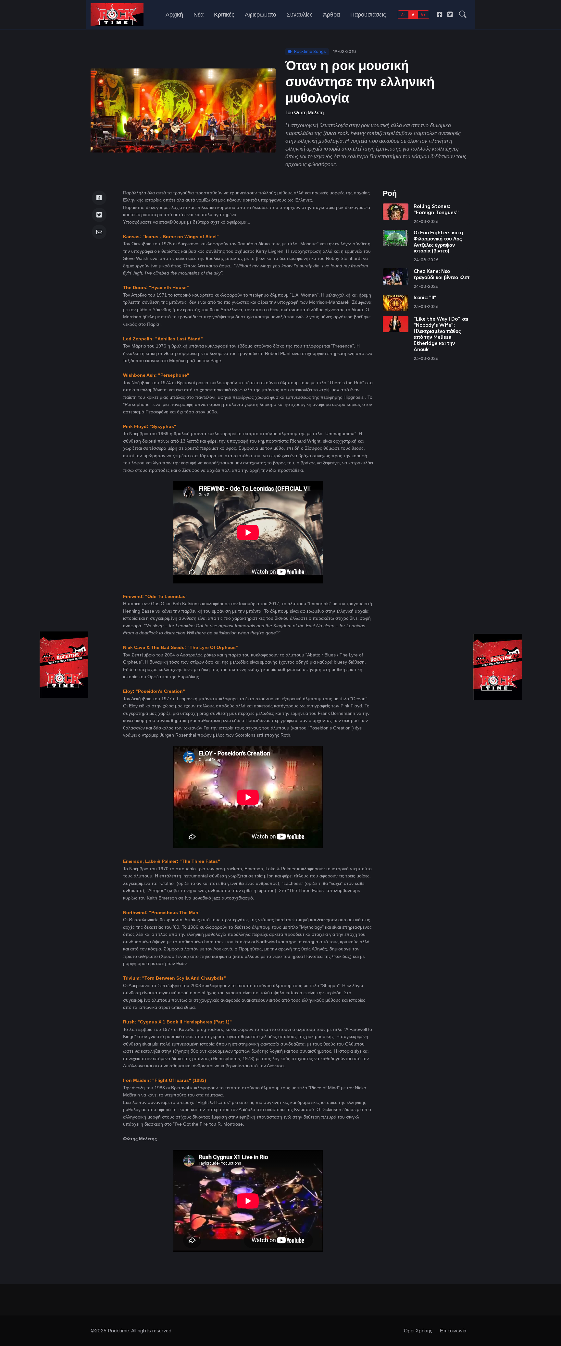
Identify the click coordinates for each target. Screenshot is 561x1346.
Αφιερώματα (260, 14)
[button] (462, 14)
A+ (423, 14)
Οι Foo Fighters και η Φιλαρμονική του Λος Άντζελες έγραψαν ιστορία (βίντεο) (438, 241)
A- (403, 14)
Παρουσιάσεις (368, 14)
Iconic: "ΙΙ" (425, 297)
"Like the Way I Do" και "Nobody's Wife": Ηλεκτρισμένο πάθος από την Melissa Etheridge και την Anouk (441, 334)
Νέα (198, 14)
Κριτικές (224, 14)
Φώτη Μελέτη (309, 113)
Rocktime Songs (310, 51)
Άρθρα (331, 14)
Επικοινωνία (453, 1331)
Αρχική (174, 14)
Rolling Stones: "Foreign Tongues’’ (436, 209)
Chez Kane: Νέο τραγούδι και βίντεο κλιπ (441, 274)
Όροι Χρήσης (418, 1331)
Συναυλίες (300, 14)
